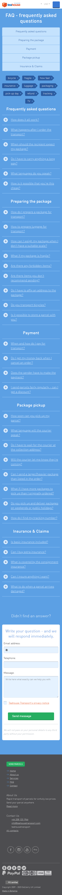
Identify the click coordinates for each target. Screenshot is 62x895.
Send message (21, 716)
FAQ (12, 782)
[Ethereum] (14, 868)
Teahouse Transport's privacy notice (29, 703)
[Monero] (19, 868)
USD (46, 4)
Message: (9, 673)
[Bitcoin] (4, 868)
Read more (12, 806)
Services (14, 778)
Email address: (12, 643)
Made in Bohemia (9, 891)
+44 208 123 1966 (20, 820)
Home (13, 771)
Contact (13, 786)
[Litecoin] (9, 868)
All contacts (12, 831)
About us (14, 775)
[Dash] (24, 868)
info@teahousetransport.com (26, 823)
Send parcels (16, 764)
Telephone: (10, 658)
